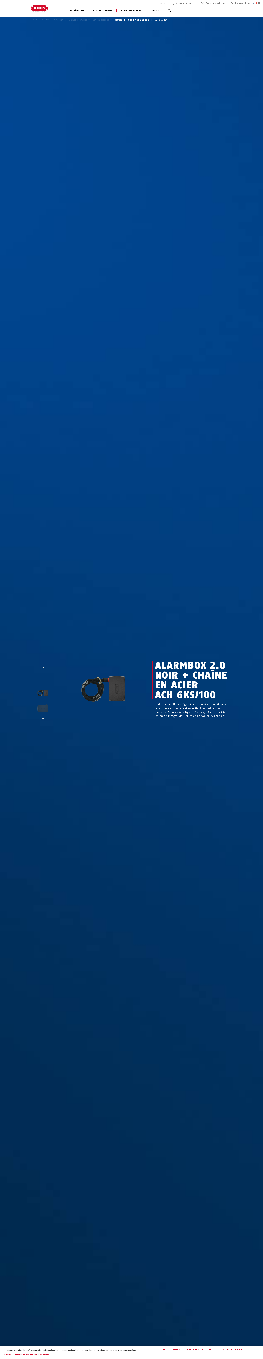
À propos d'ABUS (131, 10)
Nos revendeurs (242, 3)
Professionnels (102, 10)
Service (155, 10)
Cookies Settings (170, 1349)
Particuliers (77, 10)
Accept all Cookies (233, 1349)
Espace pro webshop (215, 3)
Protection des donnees (23, 1354)
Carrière (162, 3)
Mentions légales (41, 1354)
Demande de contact (185, 3)
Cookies (7, 1354)
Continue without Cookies (201, 1349)
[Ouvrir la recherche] (169, 12)
